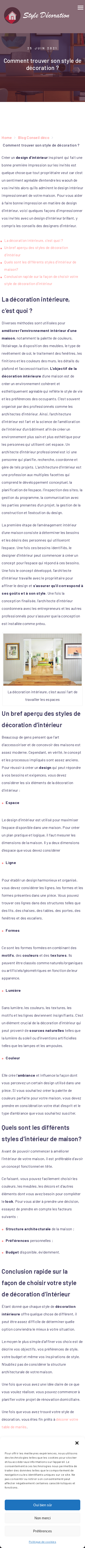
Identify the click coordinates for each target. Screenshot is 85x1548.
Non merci (42, 1518)
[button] (77, 1443)
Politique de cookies (42, 1541)
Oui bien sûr (42, 1505)
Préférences (42, 1531)
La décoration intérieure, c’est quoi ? (33, 240)
